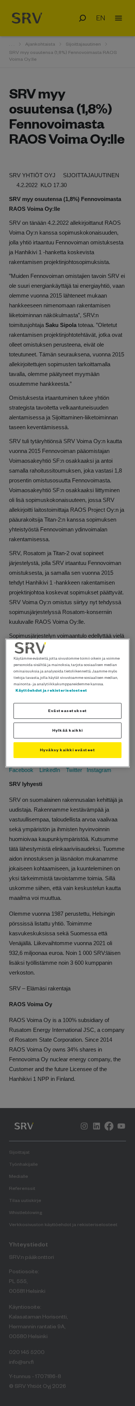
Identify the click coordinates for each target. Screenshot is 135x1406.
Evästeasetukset (67, 710)
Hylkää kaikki (67, 730)
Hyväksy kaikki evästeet (67, 750)
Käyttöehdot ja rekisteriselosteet (51, 690)
